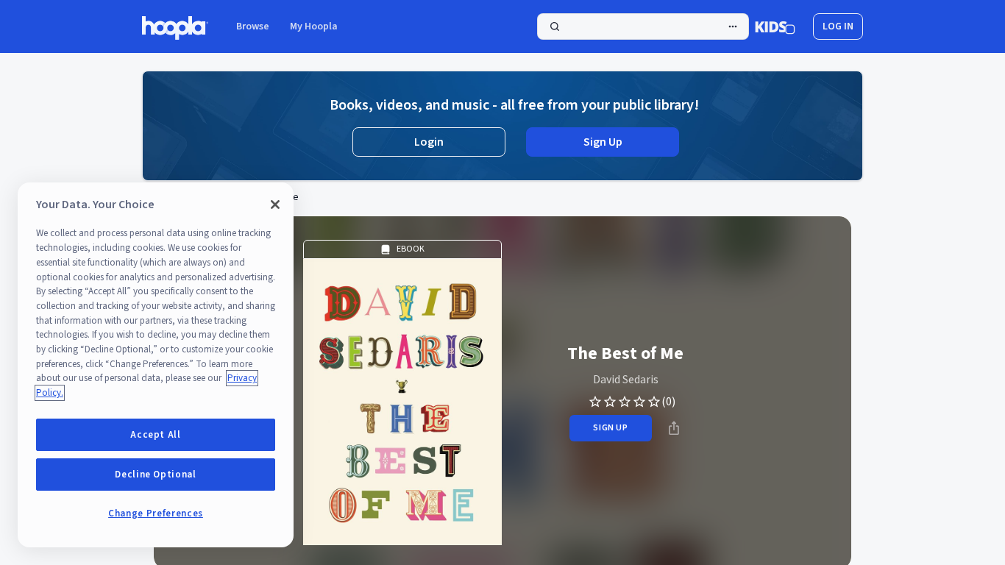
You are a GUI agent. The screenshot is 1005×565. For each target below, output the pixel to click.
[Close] (275, 204)
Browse (252, 26)
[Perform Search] (643, 26)
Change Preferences (155, 513)
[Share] (674, 428)
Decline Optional (155, 474)
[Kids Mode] (775, 26)
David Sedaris (625, 380)
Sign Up (602, 142)
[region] (156, 364)
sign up (610, 428)
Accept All (155, 434)
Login (429, 142)
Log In (838, 26)
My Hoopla (314, 26)
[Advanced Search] (733, 26)
